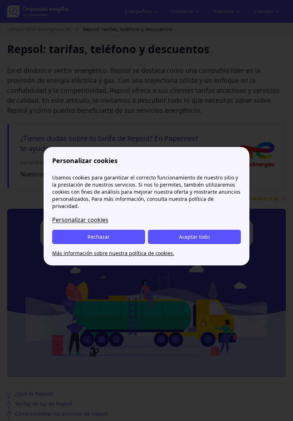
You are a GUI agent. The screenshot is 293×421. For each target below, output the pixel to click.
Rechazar (99, 236)
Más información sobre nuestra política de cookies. (113, 253)
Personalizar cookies (80, 219)
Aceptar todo (194, 236)
